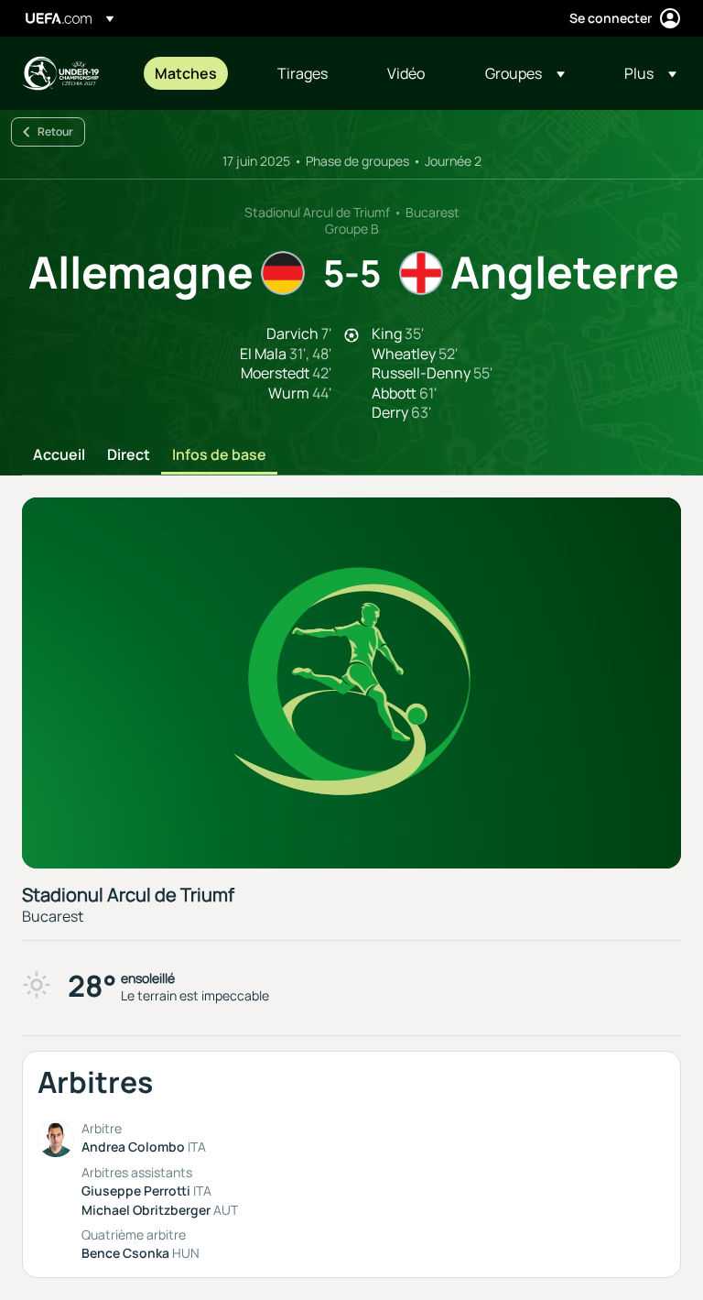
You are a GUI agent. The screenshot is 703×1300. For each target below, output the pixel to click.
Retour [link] (55, 131)
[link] (186, 73)
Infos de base (219, 455)
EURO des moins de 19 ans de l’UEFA (60, 73)
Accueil (59, 455)
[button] (525, 73)
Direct (128, 455)
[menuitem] (193, 73)
